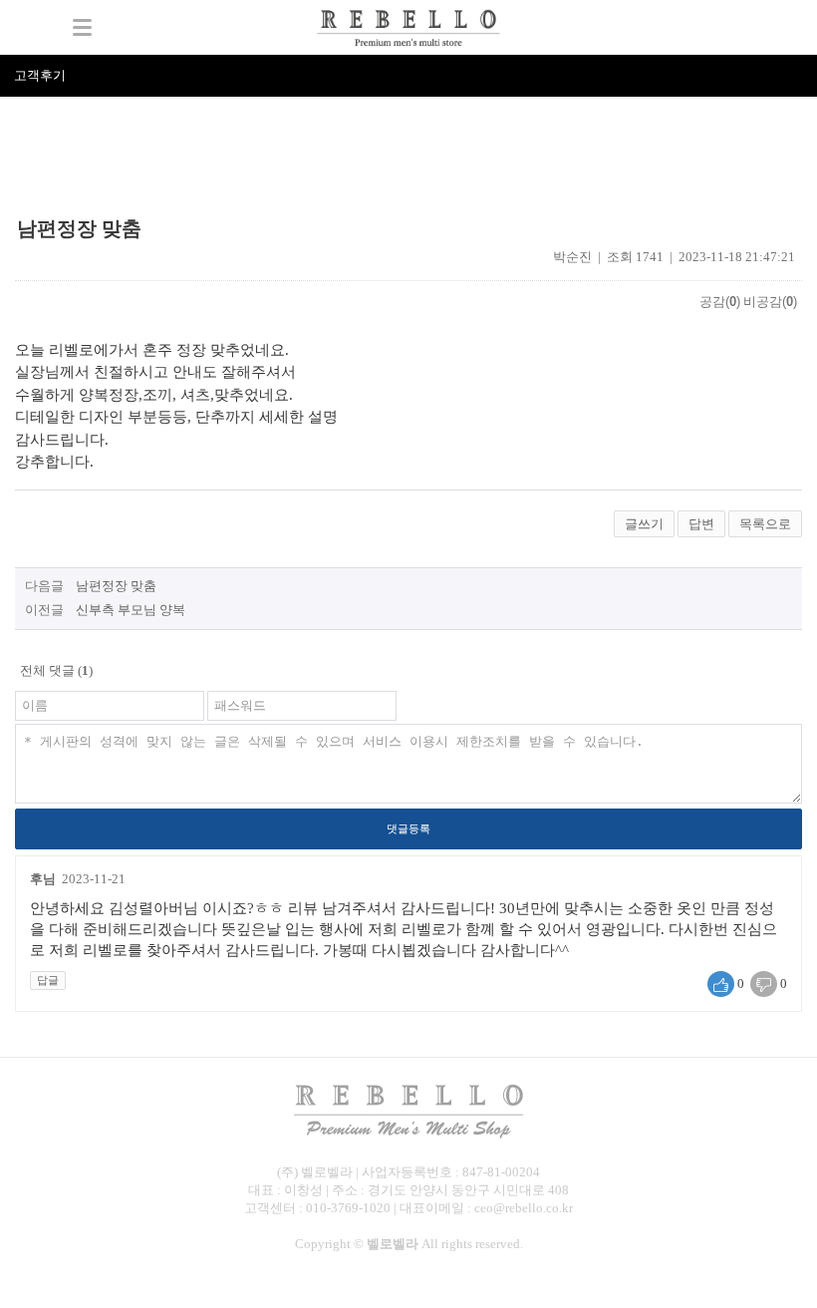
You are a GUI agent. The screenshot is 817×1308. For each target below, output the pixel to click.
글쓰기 (644, 523)
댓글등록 (408, 828)
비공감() (770, 301)
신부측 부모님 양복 (130, 609)
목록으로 (765, 523)
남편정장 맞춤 (116, 585)
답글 (48, 980)
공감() (719, 301)
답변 (701, 523)
